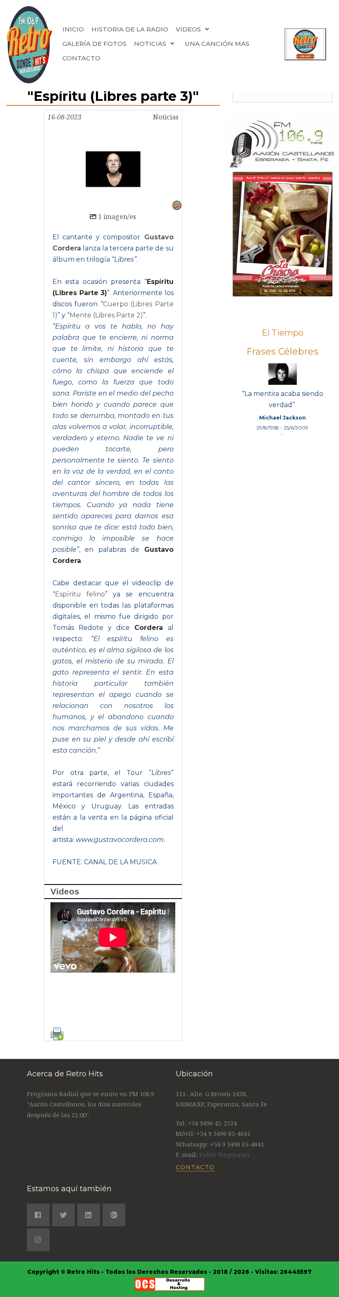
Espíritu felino (80, 594)
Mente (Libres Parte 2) (106, 315)
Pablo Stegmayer (224, 1154)
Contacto (81, 58)
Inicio (73, 29)
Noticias (166, 117)
